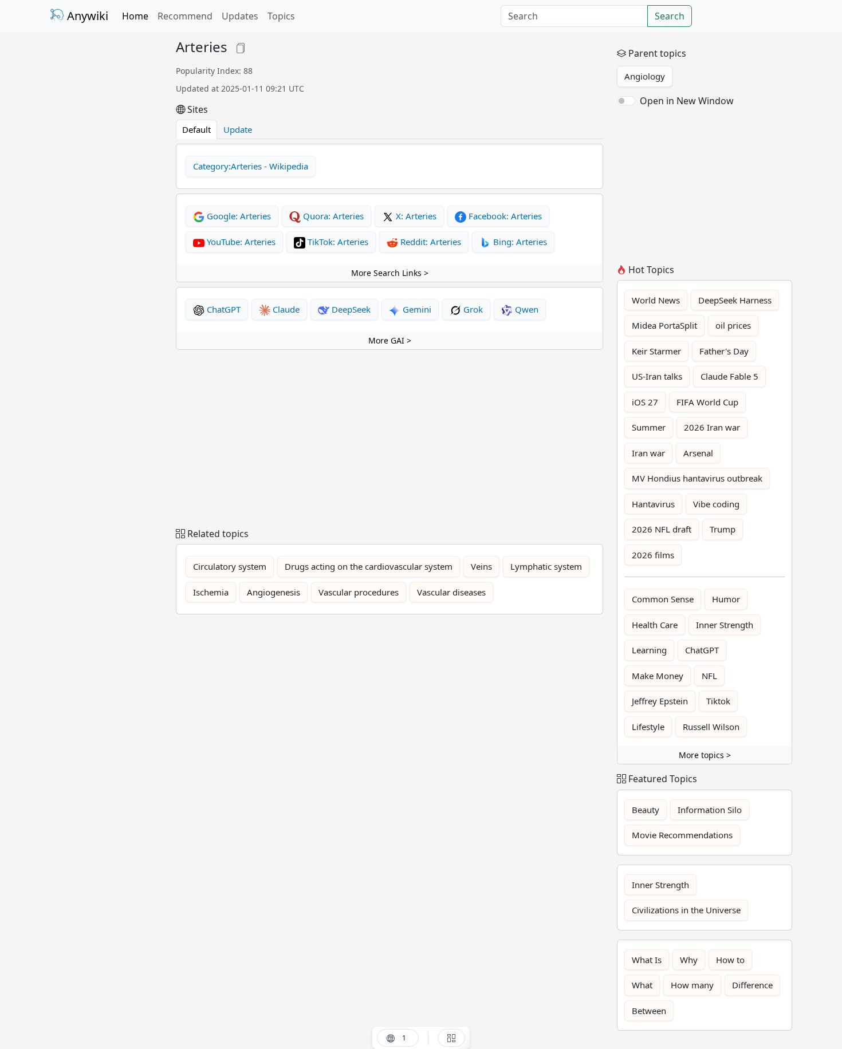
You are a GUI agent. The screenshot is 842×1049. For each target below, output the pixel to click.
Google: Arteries (237, 216)
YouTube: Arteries (240, 241)
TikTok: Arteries (336, 241)
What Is (647, 959)
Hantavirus (653, 504)
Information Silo (710, 809)
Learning (649, 650)
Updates (240, 16)
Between (649, 1010)
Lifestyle (648, 726)
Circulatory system (229, 566)
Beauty (645, 809)
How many (692, 985)
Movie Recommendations (682, 835)
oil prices (733, 325)
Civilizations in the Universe (686, 910)
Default (196, 129)
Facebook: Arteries (504, 216)
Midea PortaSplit (664, 325)
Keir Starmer (656, 351)
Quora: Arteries (332, 216)
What (642, 985)
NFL (709, 675)
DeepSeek (350, 309)
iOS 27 (645, 402)
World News (656, 300)
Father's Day (724, 351)
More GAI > (389, 340)
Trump (722, 529)
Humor (726, 599)
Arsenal (698, 453)
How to (730, 959)
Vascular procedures (358, 592)
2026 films (653, 555)
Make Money (657, 675)
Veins (481, 566)
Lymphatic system (546, 566)
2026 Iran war (712, 427)
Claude (285, 309)
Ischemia (211, 592)
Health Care (655, 624)
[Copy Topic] (240, 46)
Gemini (415, 309)
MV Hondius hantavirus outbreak (697, 478)
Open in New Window (687, 100)
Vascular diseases (451, 592)
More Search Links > (389, 272)
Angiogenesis (273, 592)
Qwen (525, 309)
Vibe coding (716, 504)
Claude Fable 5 (729, 376)
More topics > (705, 755)
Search (669, 16)
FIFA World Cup (707, 402)
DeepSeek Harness (735, 300)
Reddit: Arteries (429, 241)
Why (689, 959)
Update (237, 129)
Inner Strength (724, 624)
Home (135, 16)
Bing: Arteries (519, 241)
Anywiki (86, 15)
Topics (281, 16)
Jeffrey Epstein (660, 701)
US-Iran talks (657, 376)
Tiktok (718, 701)
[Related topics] (451, 1038)
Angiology (644, 76)
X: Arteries (415, 216)
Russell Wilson (711, 726)
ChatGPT (222, 309)
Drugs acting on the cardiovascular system (369, 566)
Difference (752, 985)
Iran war (648, 453)
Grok (472, 309)
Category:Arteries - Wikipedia (250, 166)
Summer (649, 427)
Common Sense (663, 599)
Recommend (185, 16)
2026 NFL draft (661, 529)
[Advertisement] (106, 210)
